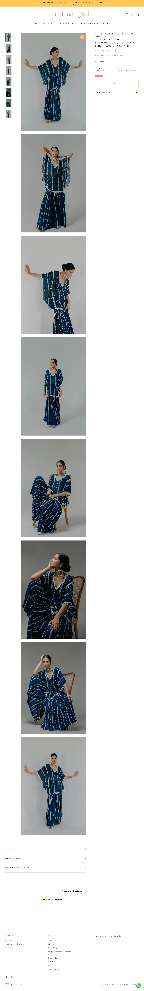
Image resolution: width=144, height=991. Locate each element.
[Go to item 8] (8, 114)
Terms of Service (53, 969)
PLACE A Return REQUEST (89, 23)
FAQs (50, 965)
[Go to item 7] (8, 103)
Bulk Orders (52, 962)
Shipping (107, 55)
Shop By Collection (66, 23)
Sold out (116, 83)
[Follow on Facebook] (6, 977)
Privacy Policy (53, 958)
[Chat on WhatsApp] (138, 985)
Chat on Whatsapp (11, 940)
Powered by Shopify (130, 984)
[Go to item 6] (8, 92)
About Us (107, 23)
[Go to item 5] (8, 81)
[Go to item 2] (8, 48)
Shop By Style (48, 23)
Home (36, 23)
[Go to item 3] (8, 59)
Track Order (9, 948)
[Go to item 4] (8, 70)
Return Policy (52, 948)
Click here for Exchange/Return (15, 944)
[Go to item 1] (8, 37)
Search (50, 940)
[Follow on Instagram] (12, 977)
